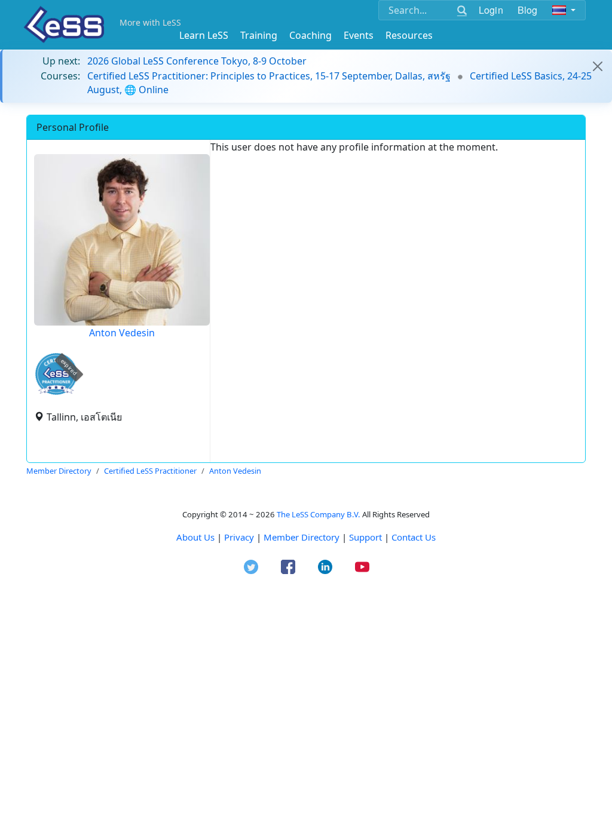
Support (365, 537)
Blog (528, 10)
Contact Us (413, 537)
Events (359, 35)
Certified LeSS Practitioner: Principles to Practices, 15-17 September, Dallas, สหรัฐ (269, 75)
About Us (195, 537)
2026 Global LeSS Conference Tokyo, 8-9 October (197, 61)
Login (491, 10)
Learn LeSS (203, 35)
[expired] (56, 393)
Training (258, 35)
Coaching (310, 35)
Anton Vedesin (122, 332)
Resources (409, 35)
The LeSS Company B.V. (318, 514)
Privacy (239, 537)
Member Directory (301, 537)
